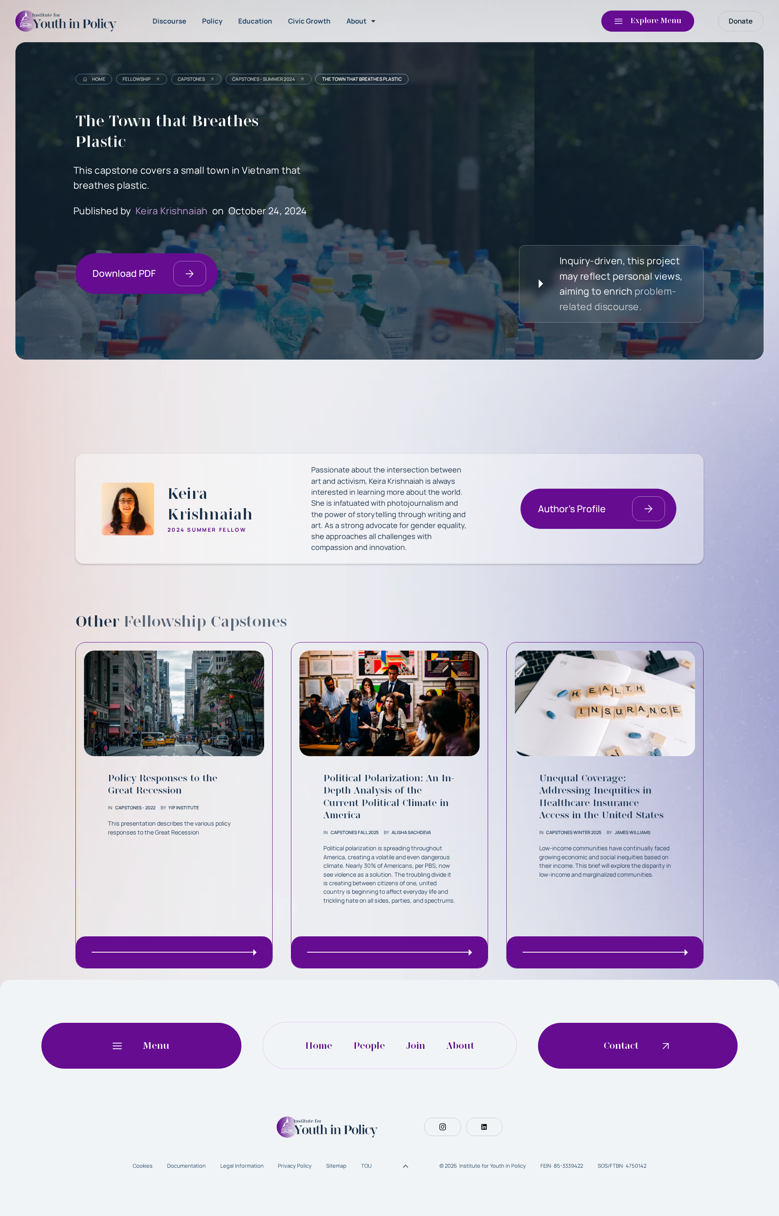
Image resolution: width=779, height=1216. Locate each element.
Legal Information (242, 1165)
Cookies (143, 1165)
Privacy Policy (295, 1165)
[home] (68, 21)
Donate (741, 21)
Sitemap (336, 1165)
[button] (362, 21)
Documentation (186, 1165)
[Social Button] (442, 1127)
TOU (366, 1165)
